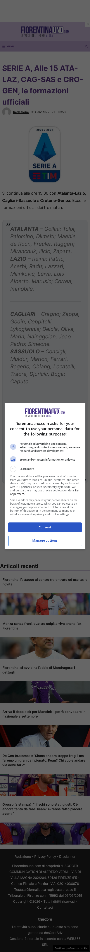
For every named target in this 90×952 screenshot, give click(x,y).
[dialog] (45, 476)
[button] (45, 469)
